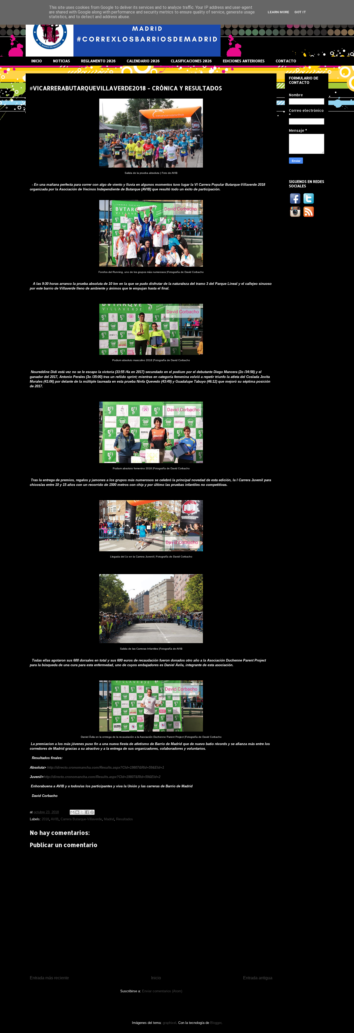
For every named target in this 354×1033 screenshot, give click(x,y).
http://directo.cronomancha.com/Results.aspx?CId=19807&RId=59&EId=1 (105, 767)
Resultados (124, 819)
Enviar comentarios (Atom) (162, 991)
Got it (300, 12)
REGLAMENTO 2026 (98, 61)
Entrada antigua (257, 978)
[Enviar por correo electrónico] (72, 812)
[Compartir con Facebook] (87, 812)
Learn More (278, 12)
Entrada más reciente (49, 978)
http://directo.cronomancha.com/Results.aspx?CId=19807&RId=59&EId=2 (102, 777)
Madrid (109, 819)
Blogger (215, 1023)
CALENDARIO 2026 (143, 61)
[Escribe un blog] (77, 812)
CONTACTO (286, 61)
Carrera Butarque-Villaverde (81, 819)
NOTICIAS (61, 61)
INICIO (36, 61)
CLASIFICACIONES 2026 (191, 61)
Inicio (156, 978)
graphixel (169, 1023)
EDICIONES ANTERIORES (244, 61)
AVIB (55, 819)
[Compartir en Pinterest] (92, 812)
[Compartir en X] (82, 812)
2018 (45, 819)
